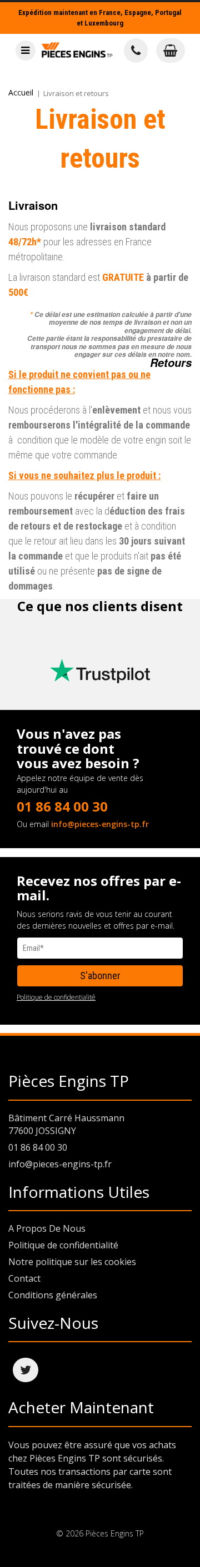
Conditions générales (52, 1295)
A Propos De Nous (47, 1228)
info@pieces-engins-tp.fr (100, 824)
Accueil (20, 92)
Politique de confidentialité (56, 997)
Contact (24, 1278)
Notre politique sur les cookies (72, 1262)
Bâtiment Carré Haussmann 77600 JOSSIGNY (66, 1124)
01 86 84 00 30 (62, 806)
